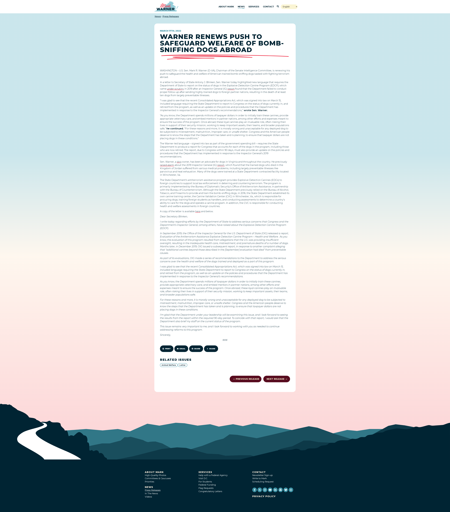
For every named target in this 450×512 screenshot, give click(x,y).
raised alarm (167, 165)
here (198, 211)
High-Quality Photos (155, 475)
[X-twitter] (259, 490)
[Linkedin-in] (275, 490)
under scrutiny (175, 88)
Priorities (149, 481)
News (241, 6)
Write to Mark (259, 478)
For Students (205, 481)
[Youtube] (270, 490)
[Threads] (291, 490)
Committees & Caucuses (158, 478)
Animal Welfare (169, 365)
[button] (166, 348)
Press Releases (171, 16)
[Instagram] (265, 490)
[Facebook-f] (254, 490)
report (231, 88)
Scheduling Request (263, 481)
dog (179, 161)
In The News (151, 493)
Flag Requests (206, 488)
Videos (148, 497)
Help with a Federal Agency (213, 475)
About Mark (226, 6)
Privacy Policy (264, 496)
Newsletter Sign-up (262, 475)
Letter (183, 365)
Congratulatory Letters (210, 491)
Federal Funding (207, 485)
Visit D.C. (203, 478)
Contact (268, 6)
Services (253, 6)
